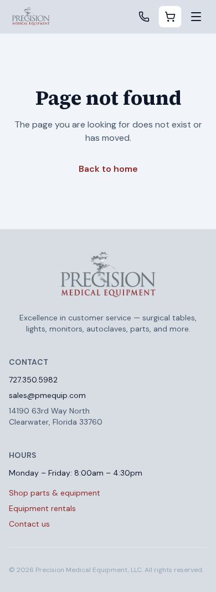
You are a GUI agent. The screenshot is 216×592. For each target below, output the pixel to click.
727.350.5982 (33, 380)
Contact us (29, 524)
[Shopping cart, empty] (170, 17)
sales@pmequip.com (47, 395)
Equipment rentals (42, 508)
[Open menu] (196, 17)
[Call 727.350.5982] (144, 17)
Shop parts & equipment (54, 493)
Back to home (108, 169)
